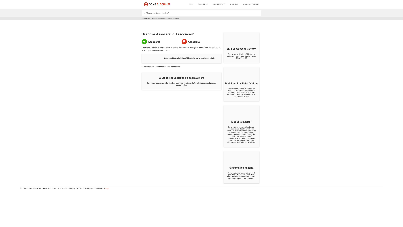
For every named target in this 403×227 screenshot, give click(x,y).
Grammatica (203, 4)
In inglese (234, 4)
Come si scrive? (219, 4)
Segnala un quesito (251, 4)
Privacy (106, 188)
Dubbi (191, 4)
